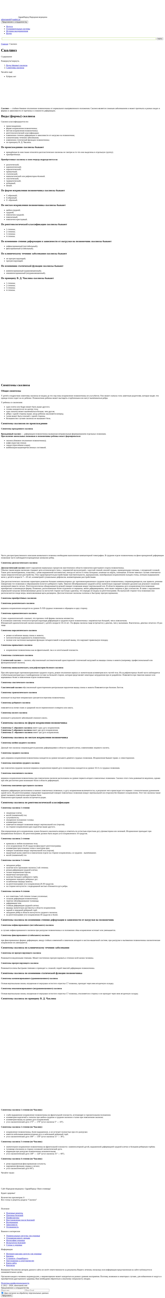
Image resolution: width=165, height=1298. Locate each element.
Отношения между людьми (18, 1238)
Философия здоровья (15, 1240)
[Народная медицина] (9, 17)
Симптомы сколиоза (15, 68)
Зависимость (11, 1225)
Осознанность (12, 1227)
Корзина (10, 1256)
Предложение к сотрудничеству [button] (14, 22)
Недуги (9, 26)
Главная (4, 44)
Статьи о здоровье (14, 1245)
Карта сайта (11, 1263)
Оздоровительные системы (18, 29)
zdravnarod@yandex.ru (10, 19)
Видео (9, 33)
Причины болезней (14, 1215)
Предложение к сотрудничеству (20, 1261)
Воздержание (12, 1222)
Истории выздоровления (17, 31)
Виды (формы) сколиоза (16, 65)
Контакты (10, 1265)
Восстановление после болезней (20, 1220)
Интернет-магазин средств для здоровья (23, 1254)
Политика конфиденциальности (15, 1283)
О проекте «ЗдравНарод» (17, 1258)
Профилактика (12, 1218)
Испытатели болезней (16, 1243)
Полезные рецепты (14, 1213)
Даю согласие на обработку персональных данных (26, 1293)
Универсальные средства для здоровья (23, 1236)
